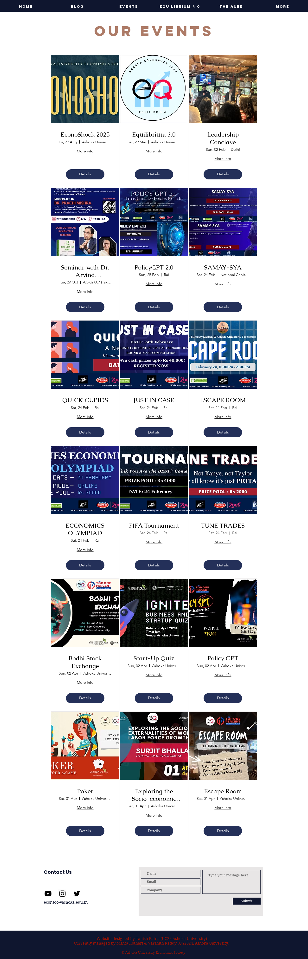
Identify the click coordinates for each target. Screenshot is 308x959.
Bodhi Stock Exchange (85, 662)
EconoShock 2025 (85, 134)
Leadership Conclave (223, 138)
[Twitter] (77, 893)
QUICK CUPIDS (85, 400)
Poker (85, 791)
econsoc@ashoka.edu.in (66, 902)
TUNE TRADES (223, 525)
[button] (128, 6)
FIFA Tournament (154, 525)
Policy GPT (222, 658)
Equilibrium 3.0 (154, 134)
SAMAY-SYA (223, 267)
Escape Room (223, 791)
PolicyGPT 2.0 (154, 267)
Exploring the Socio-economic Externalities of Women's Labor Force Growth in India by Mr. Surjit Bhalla (154, 795)
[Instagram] (62, 893)
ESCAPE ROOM (223, 400)
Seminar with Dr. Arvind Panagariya (85, 271)
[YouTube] (48, 893)
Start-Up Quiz (154, 658)
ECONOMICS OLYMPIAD (85, 529)
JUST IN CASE (154, 400)
